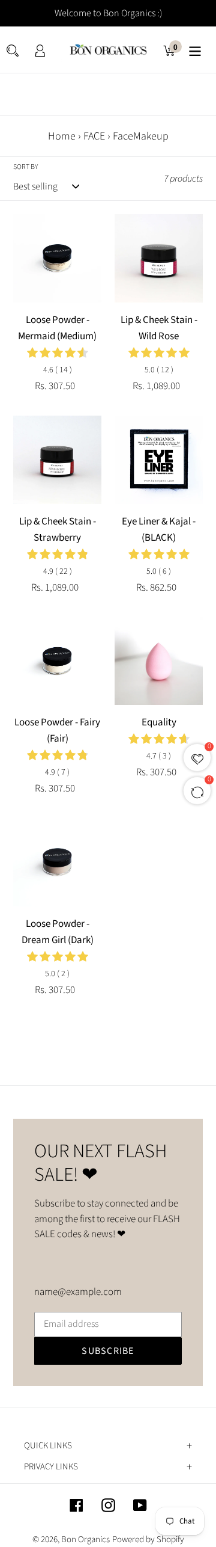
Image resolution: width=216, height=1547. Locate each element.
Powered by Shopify (148, 1539)
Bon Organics (85, 1539)
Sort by (25, 167)
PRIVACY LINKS (51, 1467)
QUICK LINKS (48, 1446)
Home (62, 136)
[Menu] (195, 49)
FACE (94, 136)
